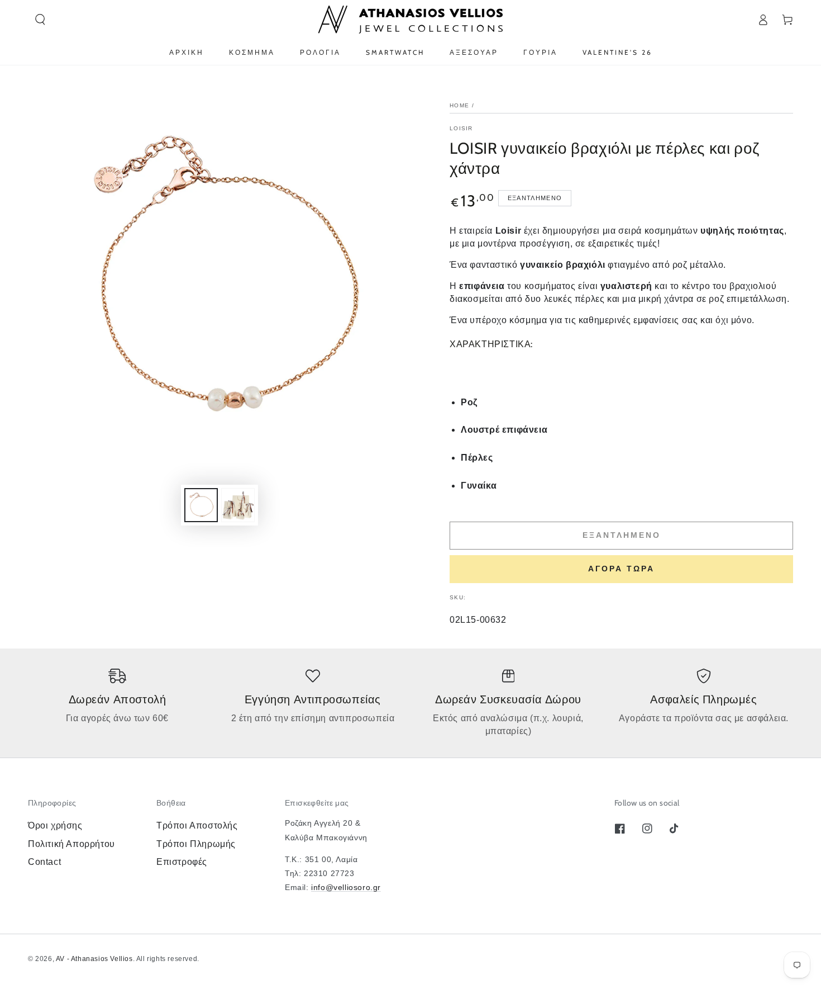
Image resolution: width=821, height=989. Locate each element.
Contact (44, 862)
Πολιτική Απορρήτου (71, 844)
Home (459, 105)
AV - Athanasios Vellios (94, 959)
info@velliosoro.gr (346, 887)
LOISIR (461, 128)
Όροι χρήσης (55, 825)
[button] (40, 19)
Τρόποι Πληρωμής (196, 844)
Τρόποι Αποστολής (197, 825)
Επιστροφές (181, 862)
